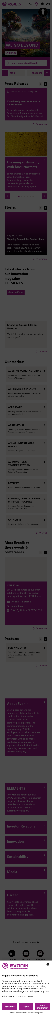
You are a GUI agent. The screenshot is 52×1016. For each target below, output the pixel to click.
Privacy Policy (8, 996)
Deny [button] (26, 1006)
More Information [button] (42, 1006)
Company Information (24, 996)
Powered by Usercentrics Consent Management (26, 1013)
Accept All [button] (10, 1006)
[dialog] (26, 988)
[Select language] (48, 964)
